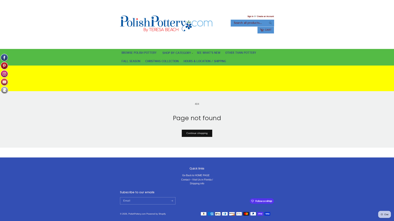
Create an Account (265, 16)
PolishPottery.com (137, 214)
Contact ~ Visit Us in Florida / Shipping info (197, 181)
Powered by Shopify (156, 214)
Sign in (250, 16)
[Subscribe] (172, 200)
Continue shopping (197, 133)
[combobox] (252, 23)
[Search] (270, 23)
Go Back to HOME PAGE (196, 175)
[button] (176, 53)
